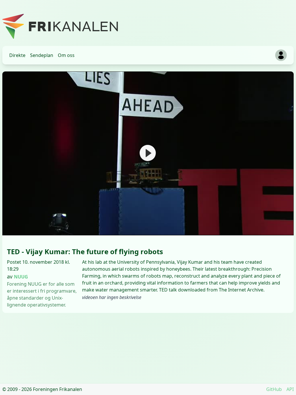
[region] (148, 153)
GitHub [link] (274, 389)
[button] (148, 153)
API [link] (290, 389)
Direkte (17, 55)
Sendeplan (41, 55)
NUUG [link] (21, 277)
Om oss (66, 55)
